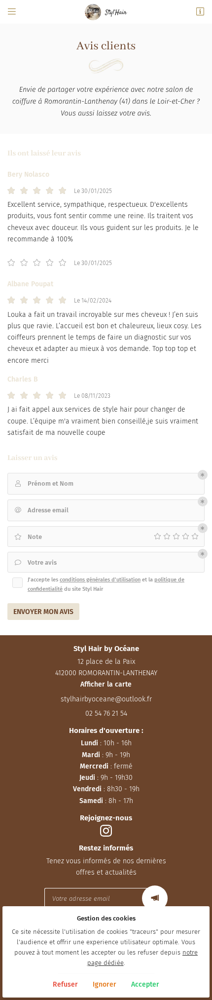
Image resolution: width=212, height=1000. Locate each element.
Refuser (65, 984)
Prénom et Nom (44, 483)
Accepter (145, 984)
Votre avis (36, 562)
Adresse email (42, 510)
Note (28, 536)
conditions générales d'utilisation (100, 579)
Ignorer (104, 984)
